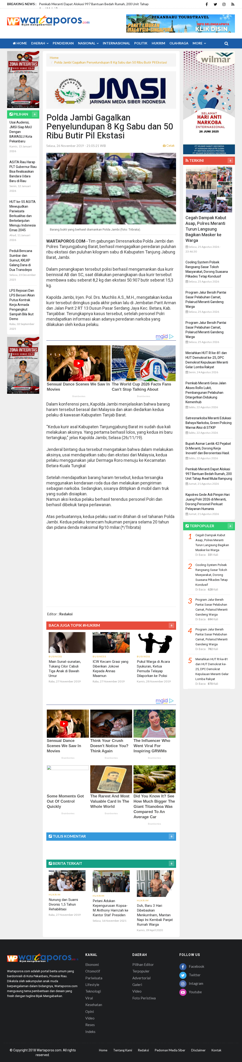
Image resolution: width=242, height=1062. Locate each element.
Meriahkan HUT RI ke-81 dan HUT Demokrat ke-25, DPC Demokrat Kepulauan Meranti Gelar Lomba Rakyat (207, 360)
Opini (89, 1011)
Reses (90, 1025)
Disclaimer (198, 1050)
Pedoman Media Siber (170, 1050)
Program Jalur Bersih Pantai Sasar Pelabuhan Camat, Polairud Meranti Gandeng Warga (206, 299)
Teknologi (93, 991)
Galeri (137, 984)
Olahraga (178, 43)
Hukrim (158, 43)
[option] (98, 8)
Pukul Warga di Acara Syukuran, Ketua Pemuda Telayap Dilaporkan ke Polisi (153, 668)
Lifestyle (92, 984)
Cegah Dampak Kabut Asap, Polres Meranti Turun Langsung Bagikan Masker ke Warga (206, 229)
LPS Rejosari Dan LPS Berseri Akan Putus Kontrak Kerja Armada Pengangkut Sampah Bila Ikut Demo (22, 304)
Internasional (116, 43)
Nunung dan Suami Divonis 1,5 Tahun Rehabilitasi (63, 904)
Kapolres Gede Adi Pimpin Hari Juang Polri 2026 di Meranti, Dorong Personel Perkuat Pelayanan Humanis (208, 501)
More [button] (198, 43)
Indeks (90, 1031)
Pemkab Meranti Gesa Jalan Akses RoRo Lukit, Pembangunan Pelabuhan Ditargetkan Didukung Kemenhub (206, 393)
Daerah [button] (38, 43)
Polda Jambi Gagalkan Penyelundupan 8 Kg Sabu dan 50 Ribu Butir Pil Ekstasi (110, 62)
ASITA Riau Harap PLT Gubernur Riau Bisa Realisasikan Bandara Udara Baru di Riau (23, 172)
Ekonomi (92, 964)
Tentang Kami (122, 1050)
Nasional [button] (87, 43)
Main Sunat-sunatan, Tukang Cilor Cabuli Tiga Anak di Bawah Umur (65, 668)
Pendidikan (63, 43)
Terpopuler (141, 971)
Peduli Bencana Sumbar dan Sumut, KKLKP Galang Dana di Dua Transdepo (20, 260)
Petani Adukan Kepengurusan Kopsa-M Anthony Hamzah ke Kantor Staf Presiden (110, 908)
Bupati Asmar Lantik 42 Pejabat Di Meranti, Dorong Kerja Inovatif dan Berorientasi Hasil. (208, 448)
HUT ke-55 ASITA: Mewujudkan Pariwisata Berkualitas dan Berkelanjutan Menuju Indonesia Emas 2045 (22, 216)
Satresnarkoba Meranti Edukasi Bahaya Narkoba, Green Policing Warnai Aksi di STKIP (209, 423)
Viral (89, 998)
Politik (140, 43)
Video (90, 1018)
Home (21, 43)
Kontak (216, 1050)
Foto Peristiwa (144, 998)
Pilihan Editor (143, 964)
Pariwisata (93, 978)
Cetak (170, 145)
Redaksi (143, 1050)
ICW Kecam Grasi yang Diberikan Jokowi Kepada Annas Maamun (110, 668)
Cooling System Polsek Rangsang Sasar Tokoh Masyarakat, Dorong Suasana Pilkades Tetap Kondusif (207, 269)
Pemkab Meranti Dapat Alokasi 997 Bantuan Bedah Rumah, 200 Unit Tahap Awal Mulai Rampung (209, 474)
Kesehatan (93, 1004)
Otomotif (92, 971)
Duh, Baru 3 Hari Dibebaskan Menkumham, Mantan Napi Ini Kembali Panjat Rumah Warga (155, 915)
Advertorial (141, 978)
